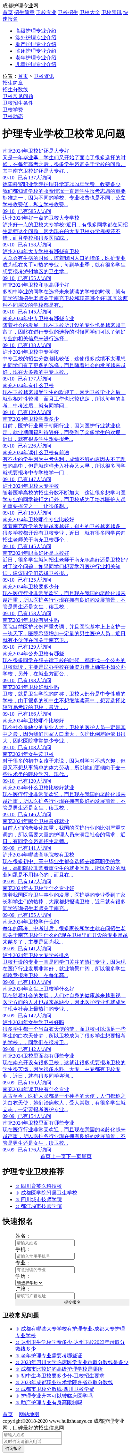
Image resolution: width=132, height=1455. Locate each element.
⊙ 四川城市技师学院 (38, 1199)
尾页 (86, 1156)
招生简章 (24, 12)
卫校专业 (46, 12)
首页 (8, 12)
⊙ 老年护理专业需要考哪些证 (48, 1355)
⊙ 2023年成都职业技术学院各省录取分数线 (64, 1382)
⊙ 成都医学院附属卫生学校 (46, 1192)
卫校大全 (89, 12)
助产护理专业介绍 (35, 44)
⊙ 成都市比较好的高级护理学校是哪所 (59, 1369)
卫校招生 (68, 12)
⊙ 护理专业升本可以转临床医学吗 (54, 1395)
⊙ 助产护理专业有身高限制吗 (48, 1402)
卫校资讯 (111, 12)
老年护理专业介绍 (35, 57)
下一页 (73, 1156)
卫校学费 (13, 109)
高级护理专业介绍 (35, 31)
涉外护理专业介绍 (35, 37)
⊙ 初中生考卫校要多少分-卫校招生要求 (59, 1375)
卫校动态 (13, 116)
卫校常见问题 (18, 96)
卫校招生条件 (18, 103)
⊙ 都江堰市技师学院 (38, 1206)
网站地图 (29, 1414)
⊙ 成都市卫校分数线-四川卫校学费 (54, 1389)
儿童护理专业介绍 (35, 64)
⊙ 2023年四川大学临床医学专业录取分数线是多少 (71, 1362)
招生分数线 (15, 89)
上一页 (58, 1156)
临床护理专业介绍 (35, 51)
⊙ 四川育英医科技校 (38, 1186)
